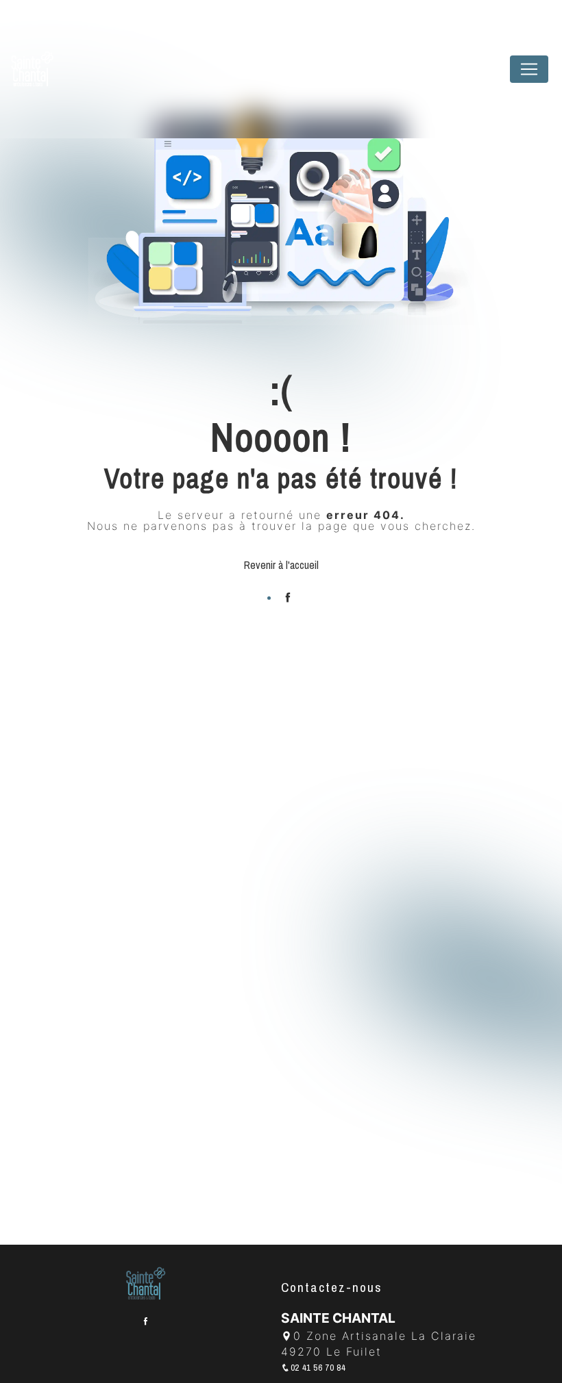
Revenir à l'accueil (281, 564)
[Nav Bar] (529, 69)
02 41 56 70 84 (318, 1367)
